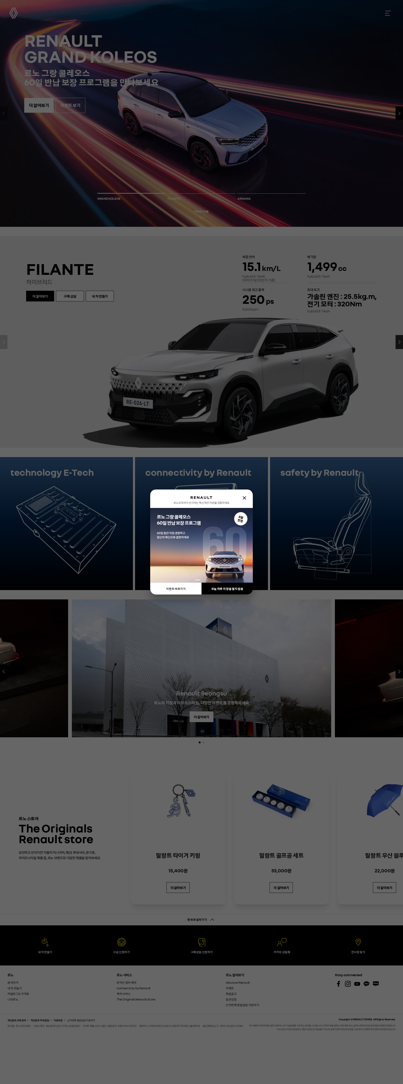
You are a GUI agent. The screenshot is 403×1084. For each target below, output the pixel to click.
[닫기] (244, 498)
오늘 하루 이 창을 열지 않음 (227, 589)
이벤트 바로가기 (175, 589)
